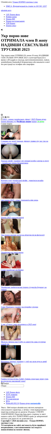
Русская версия (12, 399)
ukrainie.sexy (6, 10)
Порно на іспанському (15, 21)
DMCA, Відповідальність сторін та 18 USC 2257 (26, 6)
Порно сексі (11, 26)
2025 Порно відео (38, 119)
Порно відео (25, 403)
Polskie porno (11, 17)
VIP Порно (10, 23)
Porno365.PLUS (12, 403)
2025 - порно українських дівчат (16, 119)
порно (34, 121)
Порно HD (10, 19)
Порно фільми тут (8, 121)
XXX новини (11, 394)
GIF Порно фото (13, 15)
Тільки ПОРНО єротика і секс (25, 2)
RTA (8, 401)
